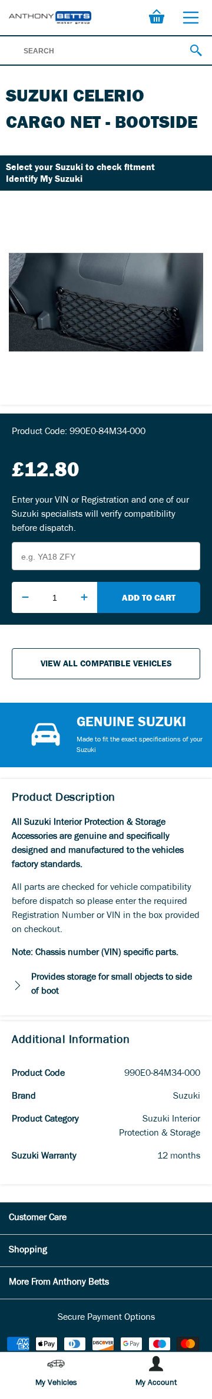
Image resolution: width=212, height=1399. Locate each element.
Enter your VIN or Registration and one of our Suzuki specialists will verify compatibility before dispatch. (100, 515)
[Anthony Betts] (50, 17)
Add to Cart (148, 597)
